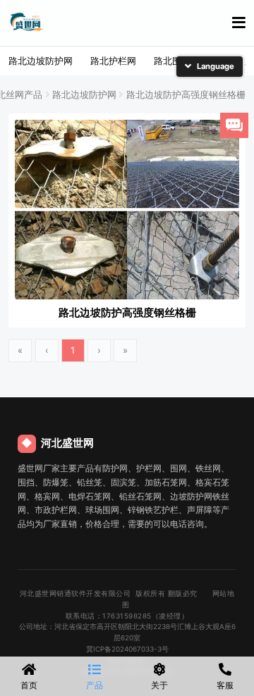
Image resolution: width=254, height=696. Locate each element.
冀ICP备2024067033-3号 (127, 649)
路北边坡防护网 (40, 60)
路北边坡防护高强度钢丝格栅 (186, 94)
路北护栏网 (113, 60)
